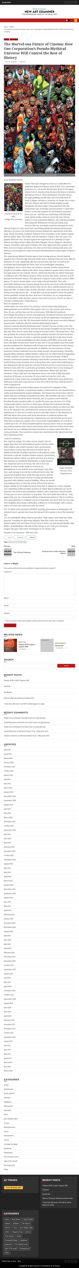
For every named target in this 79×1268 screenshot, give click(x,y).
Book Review (8, 1089)
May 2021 (7, 906)
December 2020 (9, 923)
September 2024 (10, 800)
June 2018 (7, 1007)
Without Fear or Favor (9, 1261)
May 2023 (7, 843)
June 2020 (7, 940)
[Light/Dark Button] (68, 20)
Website (7, 613)
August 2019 (8, 974)
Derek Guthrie (9, 1093)
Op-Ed (6, 1131)
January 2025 (9, 792)
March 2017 (8, 1062)
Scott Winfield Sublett (20, 542)
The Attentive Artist (11, 1157)
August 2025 (8, 775)
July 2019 (7, 978)
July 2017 (7, 1045)
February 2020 (9, 953)
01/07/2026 (23, 649)
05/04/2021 (23, 62)
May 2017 (7, 1054)
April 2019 (7, 986)
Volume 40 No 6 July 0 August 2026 (26, 645)
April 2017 (7, 1058)
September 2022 (10, 860)
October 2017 (9, 1033)
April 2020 (7, 948)
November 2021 (10, 889)
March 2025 (8, 788)
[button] (72, 20)
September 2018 (10, 999)
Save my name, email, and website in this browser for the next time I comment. (35, 621)
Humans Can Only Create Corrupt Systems (30, 718)
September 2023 (10, 830)
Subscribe (75, 20)
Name (6, 598)
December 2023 (9, 821)
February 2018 (9, 1020)
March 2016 (8, 1071)
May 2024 (7, 813)
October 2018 (9, 995)
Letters (6, 1123)
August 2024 (8, 805)
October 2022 (9, 855)
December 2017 (9, 1024)
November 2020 (10, 927)
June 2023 (7, 838)
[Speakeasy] (47, 645)
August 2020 (8, 931)
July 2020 (7, 936)
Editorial (7, 686)
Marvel (11, 542)
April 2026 (7, 754)
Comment (8, 572)
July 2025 (7, 779)
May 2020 (7, 944)
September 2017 (10, 1037)
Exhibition (7, 1102)
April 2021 (7, 910)
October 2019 (9, 965)
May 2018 (7, 1012)
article (6, 39)
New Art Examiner (39, 12)
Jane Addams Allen (11, 1119)
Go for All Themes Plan (13, 1188)
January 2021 (9, 919)
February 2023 (9, 847)
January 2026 (9, 762)
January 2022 (9, 885)
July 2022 (7, 868)
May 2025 (7, 784)
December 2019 (9, 957)
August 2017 (8, 1041)
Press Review (9, 1136)
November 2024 (10, 796)
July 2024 (7, 809)
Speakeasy (62, 643)
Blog (19, 1261)
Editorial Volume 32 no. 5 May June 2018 (33, 731)
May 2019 (7, 982)
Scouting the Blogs (11, 1144)
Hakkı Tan (8, 718)
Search (8, 659)
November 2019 (10, 961)
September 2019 (10, 969)
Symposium (8, 1153)
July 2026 (7, 750)
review (6, 1140)
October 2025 (9, 771)
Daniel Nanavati (10, 722)
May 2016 (7, 1067)
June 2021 (7, 902)
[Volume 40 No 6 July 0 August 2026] (10, 645)
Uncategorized (9, 1165)
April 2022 (7, 876)
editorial (7, 1098)
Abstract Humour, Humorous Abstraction (19, 698)
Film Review (13, 39)
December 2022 (9, 851)
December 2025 (9, 767)
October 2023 (9, 826)
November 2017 (10, 1029)
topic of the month (10, 1161)
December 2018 (9, 990)
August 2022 (8, 864)
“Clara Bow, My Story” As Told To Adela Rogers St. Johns (24, 704)
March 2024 (8, 817)
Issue (24, 642)
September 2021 (10, 893)
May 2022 (7, 872)
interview (7, 1110)
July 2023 (7, 834)
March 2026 (8, 758)
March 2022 (8, 881)
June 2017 (7, 1050)
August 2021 (8, 898)
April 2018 (7, 1016)
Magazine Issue (9, 1127)
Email (6, 605)
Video (6, 1169)
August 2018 (8, 1003)
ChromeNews (45, 1266)
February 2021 (9, 914)
